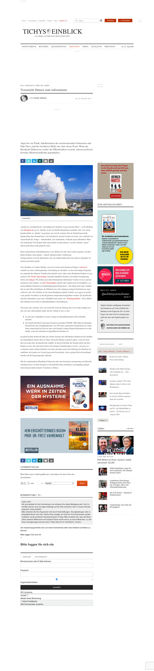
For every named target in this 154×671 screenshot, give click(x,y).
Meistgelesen (107, 344)
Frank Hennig (40, 98)
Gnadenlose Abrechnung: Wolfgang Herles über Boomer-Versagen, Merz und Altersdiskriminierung (120, 483)
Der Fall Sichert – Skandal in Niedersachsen (121, 494)
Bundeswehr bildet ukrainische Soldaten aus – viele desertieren (120, 371)
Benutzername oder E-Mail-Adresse (35, 561)
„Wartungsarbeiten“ (73, 298)
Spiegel (32, 279)
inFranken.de (29, 230)
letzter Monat (123, 351)
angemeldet (36, 528)
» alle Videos (130, 428)
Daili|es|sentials (59, 46)
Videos (85, 46)
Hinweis (78, 522)
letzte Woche (109, 351)
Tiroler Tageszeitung (38, 276)
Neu (121, 344)
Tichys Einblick (29, 46)
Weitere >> (103, 420)
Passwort (24, 570)
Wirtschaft (109, 46)
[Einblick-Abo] (115, 237)
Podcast (49, 21)
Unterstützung (32, 21)
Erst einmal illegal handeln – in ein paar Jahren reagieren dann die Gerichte (120, 396)
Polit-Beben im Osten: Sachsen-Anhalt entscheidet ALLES (114, 461)
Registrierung (41, 557)
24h (99, 351)
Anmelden (110, 20)
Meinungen (74, 46)
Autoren (23, 21)
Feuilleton (96, 46)
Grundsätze (42, 21)
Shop (55, 21)
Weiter (82, 483)
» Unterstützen (125, 20)
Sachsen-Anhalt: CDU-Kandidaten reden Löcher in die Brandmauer (120, 384)
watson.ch (83, 267)
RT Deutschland (49, 282)
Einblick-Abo (63, 21)
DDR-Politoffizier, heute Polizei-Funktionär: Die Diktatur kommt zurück (121, 470)
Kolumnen (43, 46)
